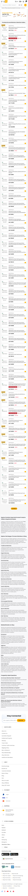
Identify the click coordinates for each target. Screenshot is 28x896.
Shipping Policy (5, 748)
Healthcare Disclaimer (7, 757)
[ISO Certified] (15, 866)
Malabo (4, 827)
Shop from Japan (7, 875)
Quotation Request (6, 736)
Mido (2, 657)
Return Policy (5, 773)
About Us (4, 731)
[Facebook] (3, 891)
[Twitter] (11, 891)
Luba (3, 837)
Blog (3, 775)
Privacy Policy (17, 886)
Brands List (4, 768)
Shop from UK (15, 873)
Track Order (5, 743)
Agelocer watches (5, 647)
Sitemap (4, 740)
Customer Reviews (6, 771)
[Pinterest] (14, 891)
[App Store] (6, 854)
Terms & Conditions (7, 886)
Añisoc (3, 835)
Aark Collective (4, 665)
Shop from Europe (17, 879)
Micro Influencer (6, 750)
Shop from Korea (6, 877)
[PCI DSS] (5, 867)
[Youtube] (8, 891)
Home (3, 8)
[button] (17, 1)
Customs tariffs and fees (8, 745)
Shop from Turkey (7, 879)
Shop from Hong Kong (18, 875)
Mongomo (4, 842)
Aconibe (4, 832)
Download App (5, 766)
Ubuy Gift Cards (6, 785)
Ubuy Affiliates (5, 783)
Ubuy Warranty (5, 755)
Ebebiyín (4, 830)
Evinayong (4, 839)
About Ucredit (5, 780)
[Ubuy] (6, 1)
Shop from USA (6, 873)
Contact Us (4, 733)
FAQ (3, 778)
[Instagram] (5, 891)
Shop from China (16, 877)
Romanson (3, 636)
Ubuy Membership (6, 752)
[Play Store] (14, 854)
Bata (3, 825)
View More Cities (6, 844)
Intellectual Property (7, 738)
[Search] (25, 5)
